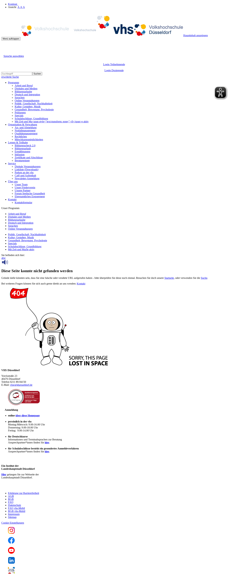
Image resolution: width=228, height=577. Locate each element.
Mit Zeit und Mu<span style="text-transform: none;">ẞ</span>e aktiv (52, 121)
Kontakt (81, 283)
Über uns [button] (13, 181)
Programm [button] (13, 82)
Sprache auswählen (14, 56)
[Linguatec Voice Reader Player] (12, 262)
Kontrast (13, 4)
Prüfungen (20, 112)
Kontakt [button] (12, 199)
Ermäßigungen (22, 151)
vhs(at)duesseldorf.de (21, 384)
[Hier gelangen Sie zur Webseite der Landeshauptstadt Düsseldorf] (24, 487)
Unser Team (21, 184)
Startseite (169, 278)
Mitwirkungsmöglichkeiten (29, 139)
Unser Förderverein (25, 187)
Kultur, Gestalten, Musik (28, 106)
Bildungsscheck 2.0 (25, 145)
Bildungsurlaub (23, 148)
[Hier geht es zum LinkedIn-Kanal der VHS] (11, 562)
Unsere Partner (22, 190)
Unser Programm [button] (10, 208)
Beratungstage (22, 160)
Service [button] (12, 163)
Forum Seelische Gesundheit (30, 193)
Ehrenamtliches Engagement (30, 196)
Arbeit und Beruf (24, 85)
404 (3, 258)
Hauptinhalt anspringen (195, 35)
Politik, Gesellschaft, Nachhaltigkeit (33, 103)
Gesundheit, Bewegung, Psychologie (34, 109)
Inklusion (20, 154)
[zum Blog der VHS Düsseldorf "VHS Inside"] (11, 572)
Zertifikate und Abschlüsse (29, 157)
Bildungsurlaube (23, 91)
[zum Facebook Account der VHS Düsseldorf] (11, 542)
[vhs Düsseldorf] (92, 35)
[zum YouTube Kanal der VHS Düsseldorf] (11, 552)
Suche (204, 278)
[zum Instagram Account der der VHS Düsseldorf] (11, 532)
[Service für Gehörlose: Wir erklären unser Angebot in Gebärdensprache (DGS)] (4, 52)
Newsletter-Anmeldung (27, 178)
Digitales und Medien (26, 88)
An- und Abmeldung (26, 127)
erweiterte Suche (10, 76)
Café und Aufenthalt (25, 175)
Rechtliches (21, 136)
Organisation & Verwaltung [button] (22, 124)
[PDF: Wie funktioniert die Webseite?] (4, 45)
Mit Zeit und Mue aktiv (21, 249)
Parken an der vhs (24, 172)
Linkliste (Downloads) (26, 169)
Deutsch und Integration (27, 94)
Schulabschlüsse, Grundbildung (31, 118)
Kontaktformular (23, 202)
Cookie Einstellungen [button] (12, 522)
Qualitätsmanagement (26, 133)
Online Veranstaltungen (27, 100)
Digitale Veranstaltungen (28, 166)
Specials (19, 115)
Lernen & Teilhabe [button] (18, 142)
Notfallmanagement (25, 130)
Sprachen (20, 97)
